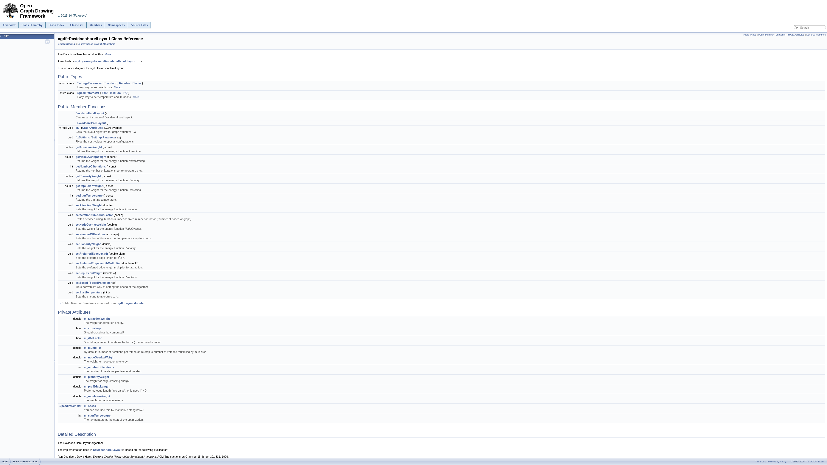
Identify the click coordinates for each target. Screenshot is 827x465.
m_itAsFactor (93, 338)
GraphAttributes (92, 127)
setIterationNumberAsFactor (94, 215)
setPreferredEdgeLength (92, 253)
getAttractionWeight (89, 147)
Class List (76, 25)
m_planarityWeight (96, 376)
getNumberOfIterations (91, 166)
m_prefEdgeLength (96, 386)
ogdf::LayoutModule (130, 303)
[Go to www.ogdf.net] (10, 18)
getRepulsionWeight (89, 186)
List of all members (816, 34)
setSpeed (82, 282)
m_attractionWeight (97, 318)
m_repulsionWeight (97, 396)
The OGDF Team (814, 461)
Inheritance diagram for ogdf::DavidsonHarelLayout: (92, 68)
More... (109, 54)
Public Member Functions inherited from (102, 303)
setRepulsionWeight (89, 273)
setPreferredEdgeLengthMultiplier (98, 263)
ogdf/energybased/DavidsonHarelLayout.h (107, 61)
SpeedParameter (88, 93)
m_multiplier (92, 347)
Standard (110, 83)
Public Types (749, 34)
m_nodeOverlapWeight (99, 357)
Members (96, 25)
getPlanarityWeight (88, 176)
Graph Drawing (66, 44)
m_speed (90, 406)
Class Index (56, 25)
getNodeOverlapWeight (91, 156)
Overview (9, 25)
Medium (115, 93)
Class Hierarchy (32, 25)
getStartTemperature (89, 195)
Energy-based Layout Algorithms (96, 44)
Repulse (124, 83)
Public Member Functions (771, 34)
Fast (104, 93)
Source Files (139, 25)
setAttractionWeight (89, 205)
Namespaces (116, 25)
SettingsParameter (89, 83)
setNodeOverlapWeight (91, 224)
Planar (136, 83)
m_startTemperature (97, 415)
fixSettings (83, 137)
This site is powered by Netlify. (771, 461)
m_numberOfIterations (99, 367)
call (78, 127)
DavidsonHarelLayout (90, 113)
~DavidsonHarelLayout (91, 123)
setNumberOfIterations (91, 234)
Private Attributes (795, 34)
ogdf (6, 35)
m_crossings (92, 328)
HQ (125, 93)
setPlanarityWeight (88, 244)
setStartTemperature (89, 292)
